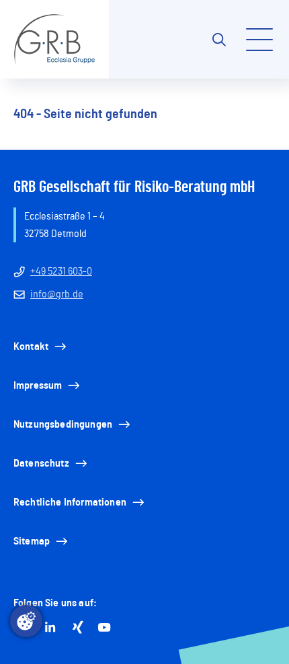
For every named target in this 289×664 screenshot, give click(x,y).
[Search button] (219, 39)
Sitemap (31, 541)
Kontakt (30, 346)
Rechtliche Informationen (69, 502)
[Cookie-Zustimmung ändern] (26, 621)
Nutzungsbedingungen (62, 424)
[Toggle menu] (259, 39)
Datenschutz (41, 463)
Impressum (37, 385)
